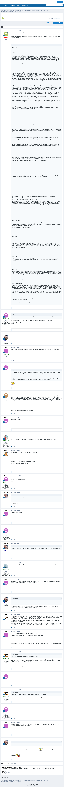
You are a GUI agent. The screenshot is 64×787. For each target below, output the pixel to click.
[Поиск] (62, 5)
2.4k (6, 442)
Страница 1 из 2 (13, 763)
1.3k (6, 571)
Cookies (37, 784)
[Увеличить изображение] (13, 383)
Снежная (6, 333)
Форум (2, 7)
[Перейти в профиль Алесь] (6, 454)
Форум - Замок (5, 2)
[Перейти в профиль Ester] (6, 437)
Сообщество (13, 5)
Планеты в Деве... (14, 18)
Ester (6, 433)
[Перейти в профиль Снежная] (6, 337)
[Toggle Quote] (12, 45)
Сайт (2, 5)
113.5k (6, 460)
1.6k (6, 39)
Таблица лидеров (28, 7)
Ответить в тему (58, 22)
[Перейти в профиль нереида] (6, 566)
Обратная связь (32, 784)
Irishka (5, 614)
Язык (27, 784)
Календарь (7, 7)
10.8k (6, 342)
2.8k (6, 320)
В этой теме (58, 5)
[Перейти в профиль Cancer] (6, 315)
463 (6, 400)
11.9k (6, 660)
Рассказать (51, 18)
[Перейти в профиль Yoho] (3, 18)
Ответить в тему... (10, 772)
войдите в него (40, 768)
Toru (6, 392)
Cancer (5, 311)
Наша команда (12, 7)
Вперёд (6, 763)
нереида (6, 562)
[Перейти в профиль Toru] (6, 395)
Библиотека (7, 5)
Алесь (5, 450)
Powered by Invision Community (32, 785)
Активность (18, 5)
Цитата (14, 307)
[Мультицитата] (11, 308)
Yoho (8, 17)
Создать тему (48, 22)
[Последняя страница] (8, 27)
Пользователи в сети (20, 7)
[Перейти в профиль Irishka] (6, 618)
